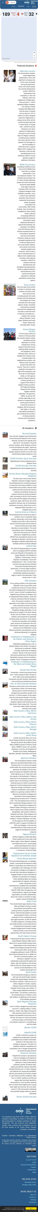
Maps (34, 1172)
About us (33, 1195)
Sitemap (33, 1200)
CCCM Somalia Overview (25, 465)
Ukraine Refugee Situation (29, 330)
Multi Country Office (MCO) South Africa (25, 734)
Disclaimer (32, 1202)
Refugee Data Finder (29, 1185)
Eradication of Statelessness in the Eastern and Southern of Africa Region (23, 639)
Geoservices (32, 1170)
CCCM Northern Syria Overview (23, 458)
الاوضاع (34, 6)
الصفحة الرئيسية (31, 1159)
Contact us (32, 1197)
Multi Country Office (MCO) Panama (25, 723)
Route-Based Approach (26, 858)
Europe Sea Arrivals (28, 669)
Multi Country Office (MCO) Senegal (25, 728)
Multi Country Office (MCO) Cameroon (25, 711)
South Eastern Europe (27, 936)
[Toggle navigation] (2, 2)
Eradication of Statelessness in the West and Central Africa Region (23, 663)
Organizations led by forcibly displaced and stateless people (23, 854)
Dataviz (33, 1167)
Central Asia (31, 545)
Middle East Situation (27, 164)
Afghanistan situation (27, 71)
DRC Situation (30, 580)
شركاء (13, 6)
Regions (21, 6)
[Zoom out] (34, 55)
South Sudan (31, 972)
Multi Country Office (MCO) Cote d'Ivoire (22, 717)
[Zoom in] (34, 52)
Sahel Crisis (31, 901)
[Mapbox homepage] (6, 59)
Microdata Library (30, 1182)
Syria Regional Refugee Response (26, 1002)
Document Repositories (28, 1165)
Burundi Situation (29, 433)
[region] (19, 30)
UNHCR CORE (30, 1032)
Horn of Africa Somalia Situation (23, 683)
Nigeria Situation (29, 834)
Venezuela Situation (28, 1053)
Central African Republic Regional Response (22, 474)
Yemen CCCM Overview (26, 1096)
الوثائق (34, 1162)
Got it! (31, 1208)
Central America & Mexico (25, 512)
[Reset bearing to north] (34, 57)
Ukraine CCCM (30, 1027)
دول (28, 6)
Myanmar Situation (28, 758)
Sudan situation (29, 284)
